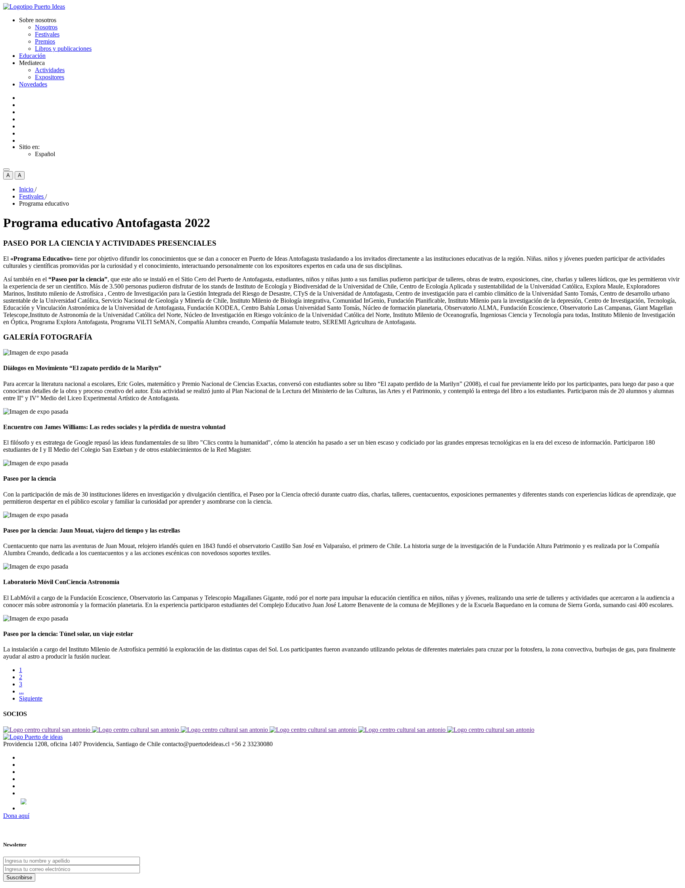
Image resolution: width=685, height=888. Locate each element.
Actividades (50, 70)
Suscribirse (19, 877)
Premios (45, 41)
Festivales (47, 34)
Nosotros (46, 27)
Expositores (49, 77)
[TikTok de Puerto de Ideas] (350, 801)
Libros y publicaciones (63, 48)
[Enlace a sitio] (47, 729)
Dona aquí (16, 815)
